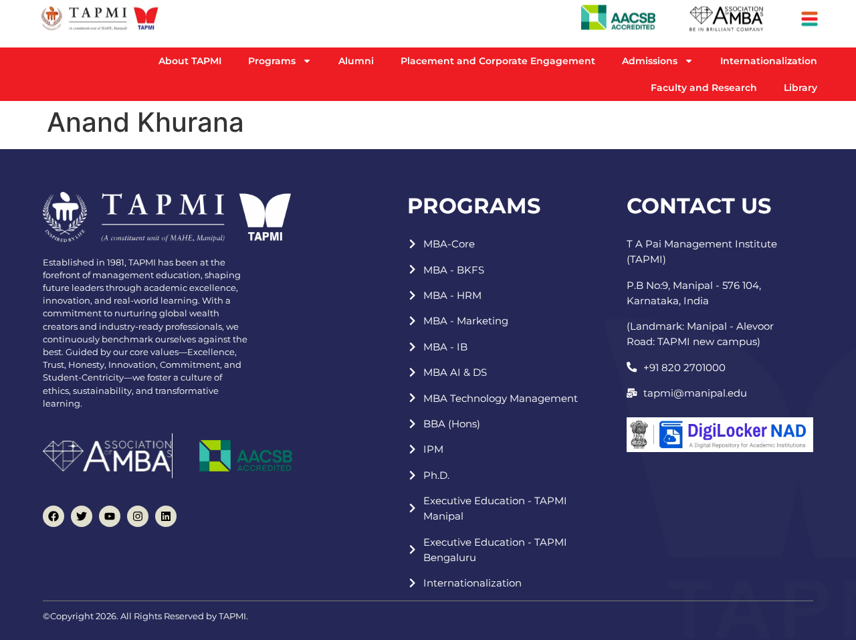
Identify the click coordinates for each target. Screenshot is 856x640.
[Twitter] (81, 516)
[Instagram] (137, 516)
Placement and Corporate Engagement (498, 61)
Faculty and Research (704, 88)
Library (800, 88)
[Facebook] (53, 516)
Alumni (356, 61)
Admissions (649, 61)
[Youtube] (109, 516)
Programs (272, 61)
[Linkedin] (166, 516)
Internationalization (768, 61)
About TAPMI (189, 61)
